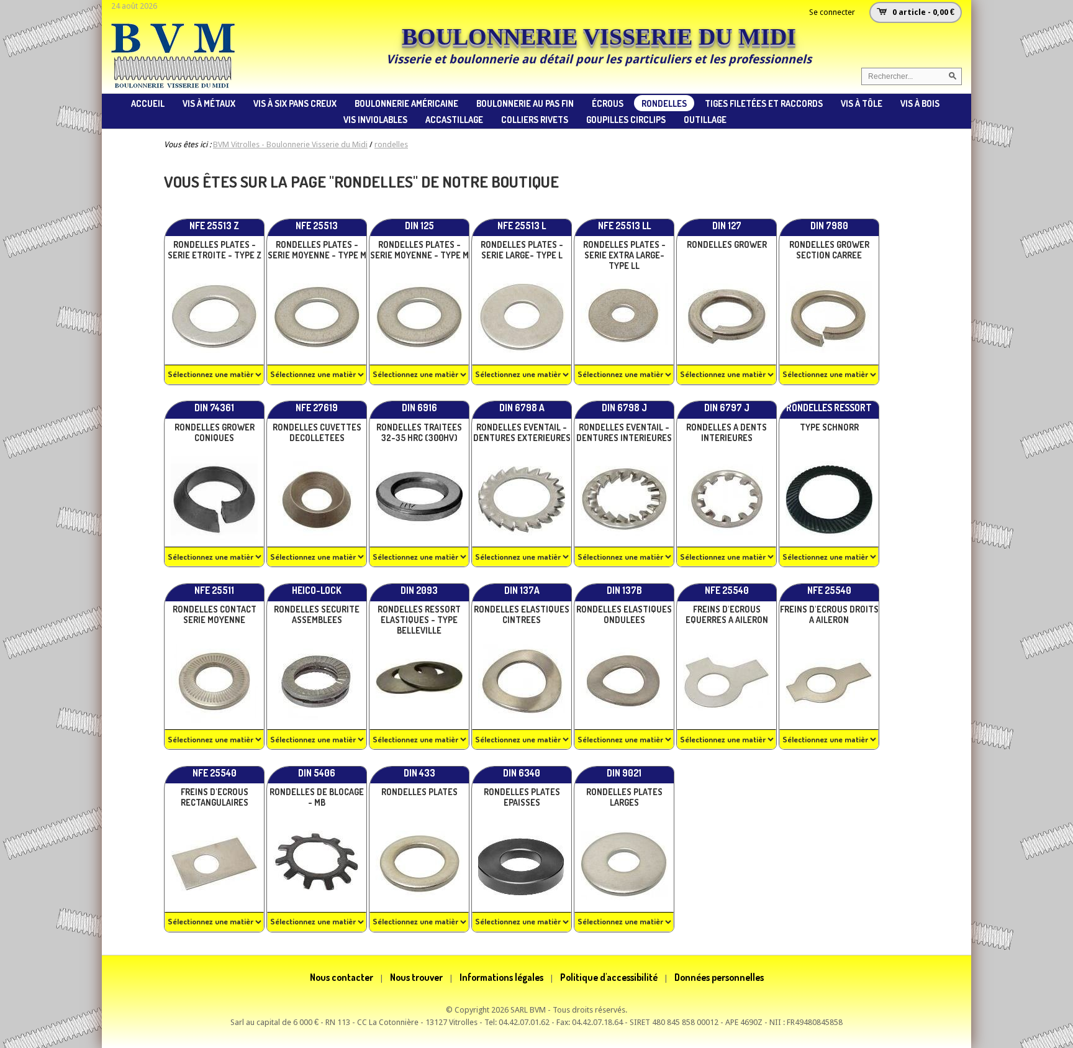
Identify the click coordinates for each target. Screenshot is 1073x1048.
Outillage (705, 119)
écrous (607, 103)
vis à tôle (861, 103)
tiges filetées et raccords (764, 103)
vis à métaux (209, 103)
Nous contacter (341, 977)
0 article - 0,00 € (923, 12)
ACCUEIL (148, 103)
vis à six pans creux (295, 103)
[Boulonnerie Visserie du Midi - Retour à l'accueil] (173, 86)
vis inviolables (375, 119)
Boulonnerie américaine (406, 103)
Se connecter (832, 12)
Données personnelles (719, 977)
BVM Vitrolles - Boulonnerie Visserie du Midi (290, 144)
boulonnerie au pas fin (525, 103)
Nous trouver (416, 977)
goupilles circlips (626, 119)
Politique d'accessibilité (609, 977)
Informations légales (501, 977)
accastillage (454, 119)
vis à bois (919, 103)
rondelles (664, 103)
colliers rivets (534, 119)
